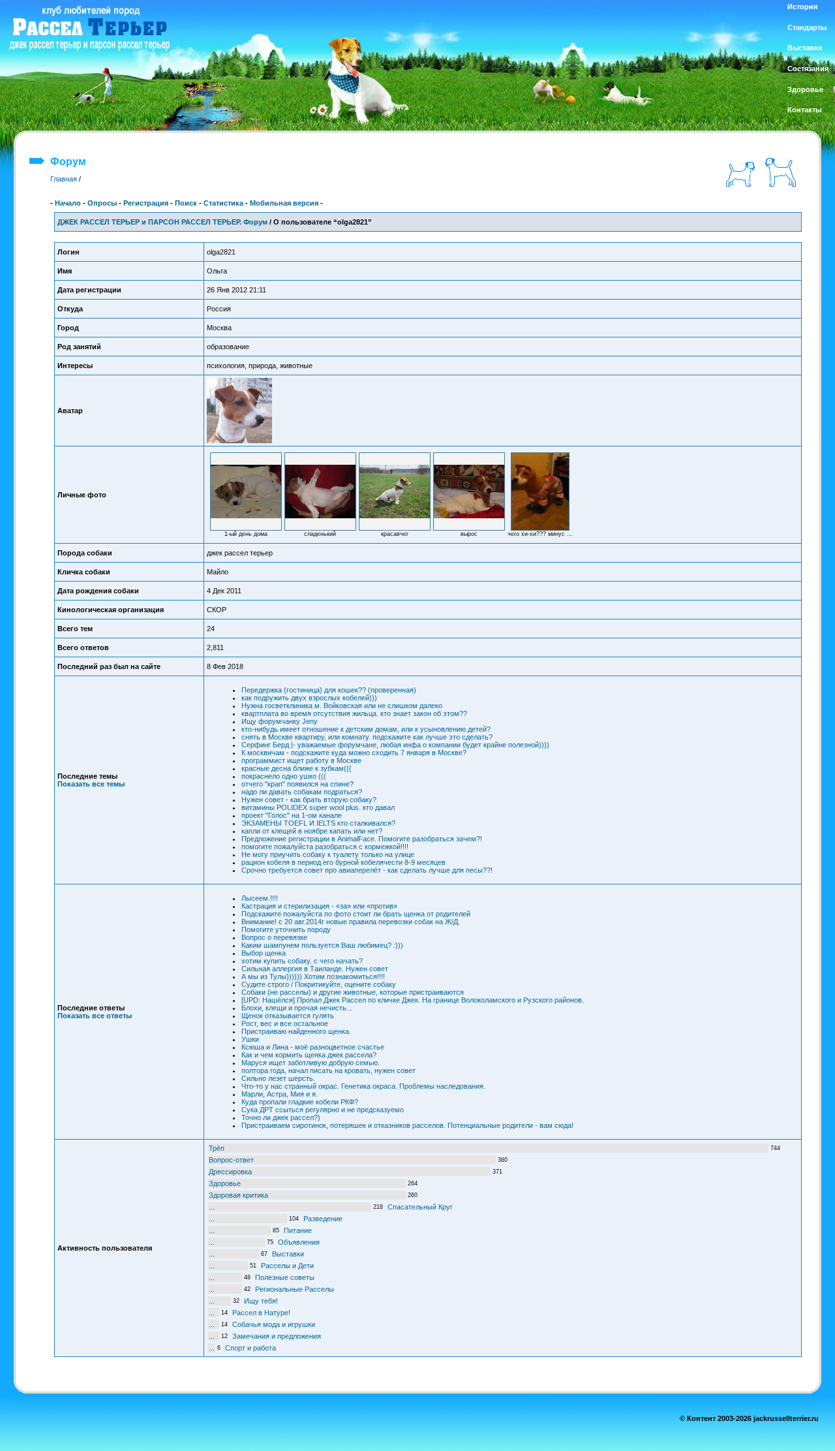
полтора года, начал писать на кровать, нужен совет (328, 1070)
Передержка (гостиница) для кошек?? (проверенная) (328, 690)
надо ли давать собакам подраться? (301, 792)
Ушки (250, 1039)
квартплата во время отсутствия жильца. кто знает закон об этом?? (354, 713)
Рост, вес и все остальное (284, 1023)
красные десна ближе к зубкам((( (296, 768)
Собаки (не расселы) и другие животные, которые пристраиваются (352, 992)
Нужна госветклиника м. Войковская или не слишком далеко (341, 706)
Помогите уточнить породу (286, 929)
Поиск (186, 203)
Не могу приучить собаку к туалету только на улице (327, 854)
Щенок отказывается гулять (287, 1016)
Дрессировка (230, 1172)
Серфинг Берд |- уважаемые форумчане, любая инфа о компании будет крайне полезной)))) (395, 745)
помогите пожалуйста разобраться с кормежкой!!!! (324, 846)
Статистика (223, 203)
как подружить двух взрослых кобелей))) (309, 698)
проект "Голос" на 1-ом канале (291, 815)
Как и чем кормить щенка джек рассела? (308, 1055)
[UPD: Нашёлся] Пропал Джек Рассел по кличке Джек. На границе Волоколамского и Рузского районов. (412, 1000)
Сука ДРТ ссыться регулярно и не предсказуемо (322, 1110)
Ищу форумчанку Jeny (279, 721)
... (212, 1207)
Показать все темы (91, 784)
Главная (63, 179)
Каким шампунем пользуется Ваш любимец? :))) (322, 945)
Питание (298, 1230)
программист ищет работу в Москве (301, 760)
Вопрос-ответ (231, 1160)
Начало (68, 203)
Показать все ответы (94, 1016)
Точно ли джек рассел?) (280, 1117)
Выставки (288, 1254)
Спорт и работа (250, 1348)
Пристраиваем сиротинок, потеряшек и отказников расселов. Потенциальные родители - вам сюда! (407, 1125)
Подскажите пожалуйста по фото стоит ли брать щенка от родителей (355, 914)
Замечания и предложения (276, 1336)
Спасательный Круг (420, 1207)
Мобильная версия (284, 203)
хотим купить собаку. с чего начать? (302, 961)
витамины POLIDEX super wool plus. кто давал (318, 807)
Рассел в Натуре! (261, 1313)
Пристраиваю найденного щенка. (296, 1031)
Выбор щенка (263, 953)
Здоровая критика (238, 1195)
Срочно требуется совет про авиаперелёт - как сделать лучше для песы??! (367, 870)
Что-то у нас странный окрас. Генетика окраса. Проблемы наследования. (363, 1086)
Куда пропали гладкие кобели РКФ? (299, 1102)
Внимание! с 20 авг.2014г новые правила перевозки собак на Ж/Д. (350, 922)
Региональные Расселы (294, 1289)
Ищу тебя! (261, 1301)
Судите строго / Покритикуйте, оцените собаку (318, 984)
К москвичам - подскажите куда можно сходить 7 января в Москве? (353, 753)
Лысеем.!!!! (259, 898)
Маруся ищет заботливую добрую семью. (310, 1063)
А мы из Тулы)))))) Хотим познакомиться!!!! (313, 976)
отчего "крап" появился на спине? (297, 784)
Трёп (216, 1148)
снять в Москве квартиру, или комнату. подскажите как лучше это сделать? (367, 737)
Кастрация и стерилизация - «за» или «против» (319, 906)
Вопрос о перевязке (274, 937)
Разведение (322, 1219)
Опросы (102, 203)
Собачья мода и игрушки (273, 1324)
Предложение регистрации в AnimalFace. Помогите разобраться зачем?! (361, 839)
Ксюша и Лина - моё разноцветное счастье (312, 1047)
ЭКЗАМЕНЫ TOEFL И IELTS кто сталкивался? (318, 823)
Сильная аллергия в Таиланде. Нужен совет (314, 969)
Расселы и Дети (287, 1266)
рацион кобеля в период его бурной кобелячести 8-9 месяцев (343, 862)
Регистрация (145, 203)
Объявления (299, 1242)
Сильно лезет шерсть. (278, 1078)
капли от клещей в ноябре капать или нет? (311, 831)
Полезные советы (284, 1277)
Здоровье (225, 1183)
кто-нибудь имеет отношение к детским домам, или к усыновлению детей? (366, 729)
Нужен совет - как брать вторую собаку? (308, 800)
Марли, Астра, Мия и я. (279, 1094)
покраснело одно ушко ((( (283, 776)
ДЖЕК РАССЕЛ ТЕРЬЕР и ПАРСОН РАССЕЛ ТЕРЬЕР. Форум (162, 222)
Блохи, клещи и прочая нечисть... (296, 1008)
